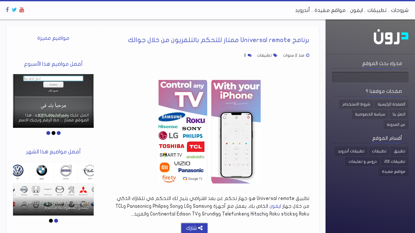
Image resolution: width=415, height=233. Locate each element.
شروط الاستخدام (356, 104)
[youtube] (21, 10)
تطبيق (399, 151)
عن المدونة (396, 125)
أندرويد (302, 10)
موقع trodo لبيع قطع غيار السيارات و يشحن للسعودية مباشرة (54, 205)
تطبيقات (376, 10)
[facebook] (7, 10)
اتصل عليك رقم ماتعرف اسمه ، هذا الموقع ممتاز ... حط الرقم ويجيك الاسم (53, 118)
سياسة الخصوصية (370, 114)
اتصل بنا (399, 114)
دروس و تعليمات (363, 161)
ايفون (356, 10)
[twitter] (14, 10)
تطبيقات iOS (394, 161)
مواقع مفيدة (330, 10)
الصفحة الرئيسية (391, 104)
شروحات (400, 10)
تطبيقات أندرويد (351, 151)
